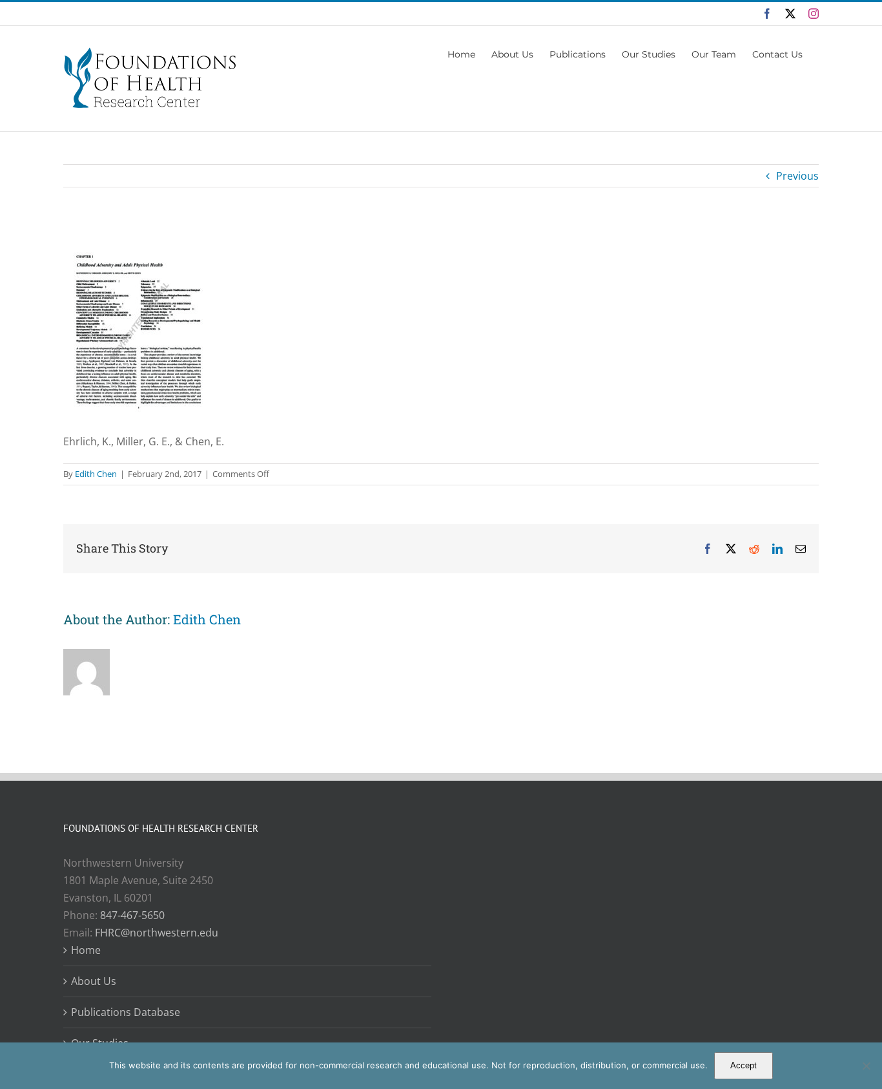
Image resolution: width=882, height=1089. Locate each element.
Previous (797, 176)
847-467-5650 (132, 915)
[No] (865, 1065)
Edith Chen (96, 474)
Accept (743, 1065)
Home (86, 950)
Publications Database (125, 1012)
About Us (93, 981)
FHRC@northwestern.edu (156, 932)
